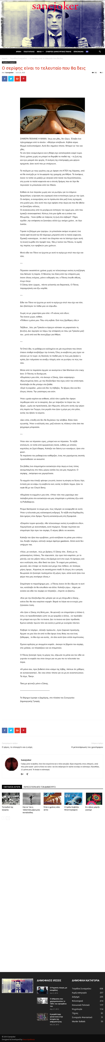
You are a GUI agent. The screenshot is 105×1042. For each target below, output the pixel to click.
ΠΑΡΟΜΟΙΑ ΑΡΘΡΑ (12, 787)
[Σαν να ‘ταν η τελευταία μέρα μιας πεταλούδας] (31, 799)
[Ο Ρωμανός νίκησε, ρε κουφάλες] (42, 990)
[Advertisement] (52, 91)
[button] (100, 51)
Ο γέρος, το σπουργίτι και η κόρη (17, 747)
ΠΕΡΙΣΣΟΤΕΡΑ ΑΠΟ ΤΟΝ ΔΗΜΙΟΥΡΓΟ (40, 787)
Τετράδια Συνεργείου (18, 58)
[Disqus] (52, 860)
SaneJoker (9, 72)
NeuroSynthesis (29, 1039)
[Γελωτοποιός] (52, 24)
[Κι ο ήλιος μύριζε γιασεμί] (94, 799)
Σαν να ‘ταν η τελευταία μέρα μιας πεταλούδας (31, 810)
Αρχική (18, 51)
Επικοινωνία (78, 51)
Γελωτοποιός (29, 51)
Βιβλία (39, 51)
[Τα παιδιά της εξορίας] (11, 799)
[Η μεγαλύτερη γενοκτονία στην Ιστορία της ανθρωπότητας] (42, 1017)
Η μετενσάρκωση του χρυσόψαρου (87, 747)
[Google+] (23, 774)
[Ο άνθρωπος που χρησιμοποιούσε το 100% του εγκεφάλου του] (42, 1001)
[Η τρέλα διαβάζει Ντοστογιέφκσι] (73, 799)
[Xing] (28, 774)
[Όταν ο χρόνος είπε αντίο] (52, 799)
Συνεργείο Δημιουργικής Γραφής (58, 51)
